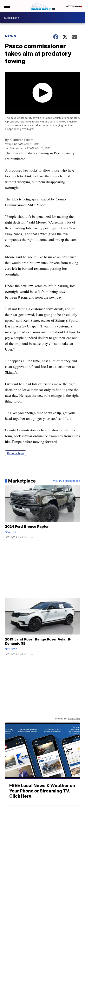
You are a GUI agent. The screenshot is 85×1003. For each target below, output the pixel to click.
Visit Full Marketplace (66, 480)
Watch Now (73, 6)
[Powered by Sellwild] (74, 718)
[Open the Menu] (7, 6)
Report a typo (15, 453)
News (10, 36)
